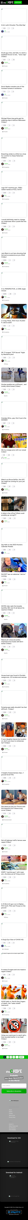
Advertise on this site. (14, 1214)
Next (21, 1057)
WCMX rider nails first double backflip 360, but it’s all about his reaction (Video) (12, 608)
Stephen (6, 62)
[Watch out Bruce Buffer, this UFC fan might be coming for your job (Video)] (14, 470)
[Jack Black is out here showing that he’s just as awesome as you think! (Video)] (14, 244)
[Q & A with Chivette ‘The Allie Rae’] (14, 15)
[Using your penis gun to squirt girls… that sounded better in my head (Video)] (14, 1025)
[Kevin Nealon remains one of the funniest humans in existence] (14, 77)
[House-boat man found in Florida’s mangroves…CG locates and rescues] (14, 666)
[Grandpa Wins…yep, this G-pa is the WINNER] (14, 408)
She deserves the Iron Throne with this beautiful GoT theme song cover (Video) (13, 808)
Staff (5, 457)
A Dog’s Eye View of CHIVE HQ (12, 940)
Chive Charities (12, 1129)
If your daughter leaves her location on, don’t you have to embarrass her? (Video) (13, 741)
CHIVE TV (11, 1124)
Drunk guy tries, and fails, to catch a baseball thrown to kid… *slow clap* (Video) (13, 54)
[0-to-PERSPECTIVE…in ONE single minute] (14, 279)
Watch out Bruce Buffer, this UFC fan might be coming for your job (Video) (13, 481)
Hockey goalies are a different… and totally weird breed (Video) (13, 385)
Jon (5, 977)
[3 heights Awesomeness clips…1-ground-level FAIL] (14, 763)
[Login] (24, 2)
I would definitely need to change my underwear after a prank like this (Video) (13, 221)
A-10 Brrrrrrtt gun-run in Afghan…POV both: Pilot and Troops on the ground (13, 906)
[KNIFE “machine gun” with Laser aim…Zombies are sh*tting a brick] (14, 862)
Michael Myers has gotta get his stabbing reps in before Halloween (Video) (13, 120)
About (10, 1109)
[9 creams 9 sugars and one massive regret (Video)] (14, 960)
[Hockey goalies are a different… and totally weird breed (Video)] (14, 375)
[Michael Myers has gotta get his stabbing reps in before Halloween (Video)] (14, 109)
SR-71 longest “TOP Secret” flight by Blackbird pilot (13, 353)
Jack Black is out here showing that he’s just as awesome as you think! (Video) (13, 255)
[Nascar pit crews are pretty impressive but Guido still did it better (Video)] (14, 630)
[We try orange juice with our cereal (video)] (14, 440)
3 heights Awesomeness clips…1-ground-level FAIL (12, 774)
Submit (10, 1111)
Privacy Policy (12, 1117)
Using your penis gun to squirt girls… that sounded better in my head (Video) (14, 1037)
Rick (5, 195)
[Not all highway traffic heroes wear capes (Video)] (14, 831)
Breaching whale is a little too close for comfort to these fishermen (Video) (13, 156)
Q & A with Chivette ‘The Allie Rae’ (13, 25)
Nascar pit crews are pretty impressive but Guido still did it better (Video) (12, 641)
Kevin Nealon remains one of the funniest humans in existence (12, 87)
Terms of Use (12, 1115)
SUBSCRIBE (18, 2)
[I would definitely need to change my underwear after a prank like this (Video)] (14, 210)
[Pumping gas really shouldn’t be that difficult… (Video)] (14, 697)
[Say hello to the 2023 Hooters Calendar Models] (14, 535)
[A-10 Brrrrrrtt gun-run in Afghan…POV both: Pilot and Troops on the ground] (14, 894)
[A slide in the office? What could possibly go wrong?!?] (14, 503)
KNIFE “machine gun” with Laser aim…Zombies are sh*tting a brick (13, 873)
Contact (11, 1113)
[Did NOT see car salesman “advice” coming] (14, 564)
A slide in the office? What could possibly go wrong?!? (12, 514)
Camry (5, 520)
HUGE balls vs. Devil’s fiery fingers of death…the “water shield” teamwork (13, 1003)
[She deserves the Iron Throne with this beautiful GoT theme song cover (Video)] (14, 797)
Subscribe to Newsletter (14, 1091)
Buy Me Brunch (12, 1127)
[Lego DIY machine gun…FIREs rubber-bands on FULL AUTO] (14, 178)
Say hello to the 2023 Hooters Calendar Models (11, 545)
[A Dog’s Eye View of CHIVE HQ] (14, 930)
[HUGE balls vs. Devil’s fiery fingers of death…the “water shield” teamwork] (14, 992)
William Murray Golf (13, 1126)
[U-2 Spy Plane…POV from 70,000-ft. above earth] (14, 311)
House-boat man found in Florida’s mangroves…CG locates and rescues (14, 676)
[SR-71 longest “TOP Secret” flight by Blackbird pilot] (14, 343)
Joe (5, 30)
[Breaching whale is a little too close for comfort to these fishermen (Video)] (14, 144)
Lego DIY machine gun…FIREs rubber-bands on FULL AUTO (11, 188)
